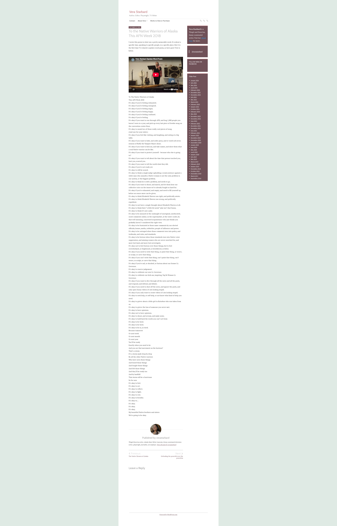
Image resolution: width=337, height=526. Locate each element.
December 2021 (196, 126)
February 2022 (195, 123)
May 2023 (194, 114)
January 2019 (195, 166)
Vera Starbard (138, 12)
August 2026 (195, 80)
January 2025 (195, 107)
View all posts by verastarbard (166, 445)
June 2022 (194, 121)
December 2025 (196, 92)
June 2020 (194, 147)
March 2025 (194, 102)
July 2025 (194, 97)
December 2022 (196, 116)
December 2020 (196, 138)
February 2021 (195, 133)
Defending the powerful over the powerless (172, 455)
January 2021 (195, 135)
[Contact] (200, 20)
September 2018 (196, 173)
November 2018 (196, 169)
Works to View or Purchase (160, 21)
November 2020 (196, 140)
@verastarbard (197, 51)
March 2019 (194, 162)
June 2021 (194, 131)
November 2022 (196, 119)
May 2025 (194, 100)
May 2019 (194, 159)
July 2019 (194, 157)
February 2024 (195, 111)
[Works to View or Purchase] (207, 20)
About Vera (142, 21)
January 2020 (195, 154)
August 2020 (195, 145)
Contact (132, 21)
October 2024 (195, 109)
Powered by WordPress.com (168, 515)
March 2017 (194, 176)
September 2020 (196, 142)
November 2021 (196, 128)
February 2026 (195, 90)
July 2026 (194, 83)
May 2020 (194, 150)
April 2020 (194, 152)
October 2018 (195, 171)
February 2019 (195, 164)
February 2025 (195, 104)
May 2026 (194, 85)
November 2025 (196, 95)
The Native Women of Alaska (138, 454)
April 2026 (194, 88)
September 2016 (196, 178)
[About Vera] (203, 20)
